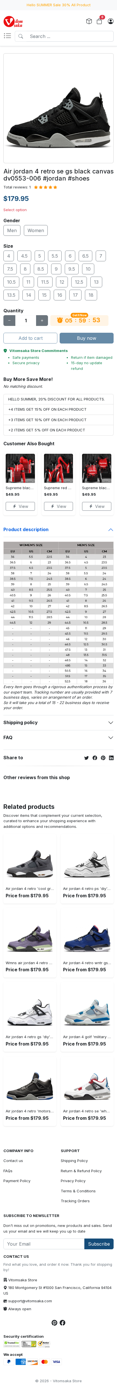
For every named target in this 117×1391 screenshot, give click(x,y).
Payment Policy (16, 1180)
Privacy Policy (73, 1180)
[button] (9, 36)
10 (88, 269)
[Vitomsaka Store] (14, 21)
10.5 (11, 282)
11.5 (45, 282)
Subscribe (99, 1244)
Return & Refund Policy (81, 1171)
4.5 (24, 256)
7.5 (10, 269)
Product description (26, 529)
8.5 (40, 269)
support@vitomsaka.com (30, 1301)
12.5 (79, 282)
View (23, 506)
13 (96, 282)
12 (62, 282)
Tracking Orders (75, 1201)
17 (75, 295)
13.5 (11, 295)
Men (12, 230)
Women (36, 230)
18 (91, 295)
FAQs (7, 1171)
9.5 (71, 269)
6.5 (85, 256)
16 (59, 295)
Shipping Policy (74, 1160)
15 (44, 295)
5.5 (55, 256)
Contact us (13, 1160)
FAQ (7, 737)
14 (28, 295)
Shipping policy (20, 722)
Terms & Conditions (78, 1191)
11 (28, 282)
